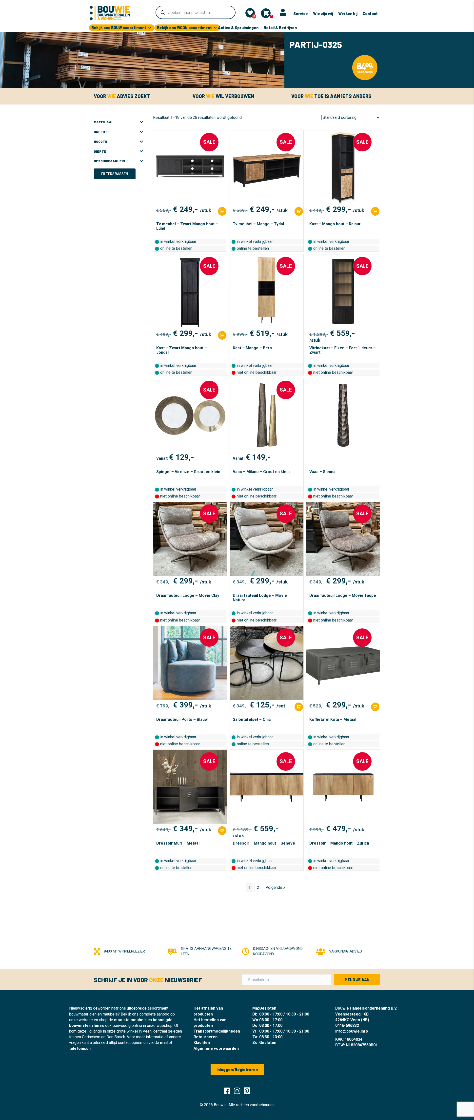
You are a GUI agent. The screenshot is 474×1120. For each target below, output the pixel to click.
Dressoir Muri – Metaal (177, 843)
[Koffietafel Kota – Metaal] (343, 663)
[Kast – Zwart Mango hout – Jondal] (190, 291)
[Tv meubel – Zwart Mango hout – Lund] (190, 167)
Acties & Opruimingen (238, 27)
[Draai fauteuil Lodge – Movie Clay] (190, 539)
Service (300, 13)
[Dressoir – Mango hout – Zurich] (343, 787)
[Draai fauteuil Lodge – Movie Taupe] (343, 539)
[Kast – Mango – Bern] (266, 291)
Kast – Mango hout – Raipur (335, 224)
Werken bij (347, 13)
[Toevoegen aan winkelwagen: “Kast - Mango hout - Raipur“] (375, 211)
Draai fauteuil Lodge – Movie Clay (187, 595)
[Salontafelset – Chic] (266, 663)
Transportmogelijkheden (217, 1031)
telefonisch (80, 1048)
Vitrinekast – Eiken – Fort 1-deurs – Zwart (342, 350)
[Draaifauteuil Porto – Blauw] (190, 663)
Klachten (202, 1042)
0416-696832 (347, 1025)
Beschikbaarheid (109, 161)
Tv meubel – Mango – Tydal (258, 224)
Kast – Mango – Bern (252, 348)
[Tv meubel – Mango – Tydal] (266, 167)
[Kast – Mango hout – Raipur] (343, 167)
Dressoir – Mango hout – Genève (264, 843)
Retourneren (205, 1037)
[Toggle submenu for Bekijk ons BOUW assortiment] (150, 28)
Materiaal (104, 122)
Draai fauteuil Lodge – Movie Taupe (342, 595)
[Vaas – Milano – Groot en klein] (266, 415)
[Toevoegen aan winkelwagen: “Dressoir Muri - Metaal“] (222, 830)
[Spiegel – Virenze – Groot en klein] (190, 415)
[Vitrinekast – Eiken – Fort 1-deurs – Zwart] (343, 291)
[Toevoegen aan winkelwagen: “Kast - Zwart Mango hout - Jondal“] (222, 335)
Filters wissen (114, 174)
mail (164, 1042)
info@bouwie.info (351, 1031)
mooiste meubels (130, 1019)
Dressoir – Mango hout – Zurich (339, 843)
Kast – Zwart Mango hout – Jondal (181, 350)
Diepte (100, 151)
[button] (357, 979)
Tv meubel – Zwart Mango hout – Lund (187, 226)
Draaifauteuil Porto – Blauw (182, 719)
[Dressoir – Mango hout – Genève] (266, 787)
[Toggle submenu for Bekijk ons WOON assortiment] (215, 28)
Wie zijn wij (323, 13)
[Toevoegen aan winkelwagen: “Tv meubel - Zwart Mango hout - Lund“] (222, 211)
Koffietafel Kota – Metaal (332, 719)
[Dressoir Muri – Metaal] (190, 787)
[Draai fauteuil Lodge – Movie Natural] (266, 539)
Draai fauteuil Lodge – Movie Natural (260, 597)
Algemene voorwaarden (216, 1048)
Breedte (102, 132)
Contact (370, 13)
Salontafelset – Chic (252, 719)
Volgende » (275, 887)
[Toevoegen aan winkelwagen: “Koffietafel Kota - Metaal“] (375, 707)
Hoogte (100, 141)
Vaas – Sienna (322, 471)
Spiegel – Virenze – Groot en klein (188, 471)
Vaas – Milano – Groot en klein (261, 471)
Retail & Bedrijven (280, 27)
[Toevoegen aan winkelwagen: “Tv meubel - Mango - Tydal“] (299, 211)
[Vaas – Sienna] (343, 415)
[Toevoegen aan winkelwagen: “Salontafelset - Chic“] (299, 707)
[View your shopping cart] (266, 13)
